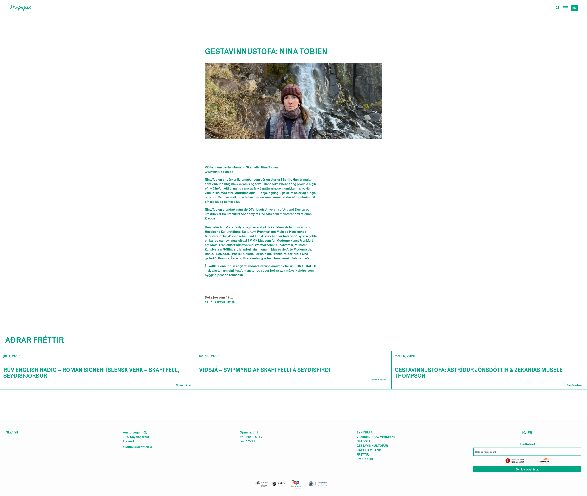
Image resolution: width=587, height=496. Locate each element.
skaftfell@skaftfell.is (137, 447)
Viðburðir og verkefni (375, 437)
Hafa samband (368, 450)
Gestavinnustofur (372, 445)
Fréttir (362, 454)
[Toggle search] (557, 8)
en (574, 7)
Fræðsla (363, 441)
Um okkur (364, 459)
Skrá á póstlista (527, 469)
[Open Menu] (565, 8)
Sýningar (364, 432)
